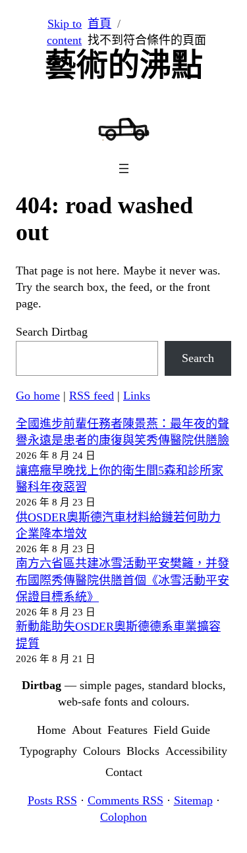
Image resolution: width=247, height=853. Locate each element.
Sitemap (193, 800)
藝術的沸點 (124, 64)
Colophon (123, 816)
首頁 (99, 23)
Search (198, 358)
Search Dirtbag (52, 331)
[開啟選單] (124, 168)
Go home (38, 395)
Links (136, 395)
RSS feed (91, 395)
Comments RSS (125, 800)
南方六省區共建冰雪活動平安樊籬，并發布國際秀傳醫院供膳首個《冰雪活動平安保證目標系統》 (122, 580)
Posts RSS (52, 800)
